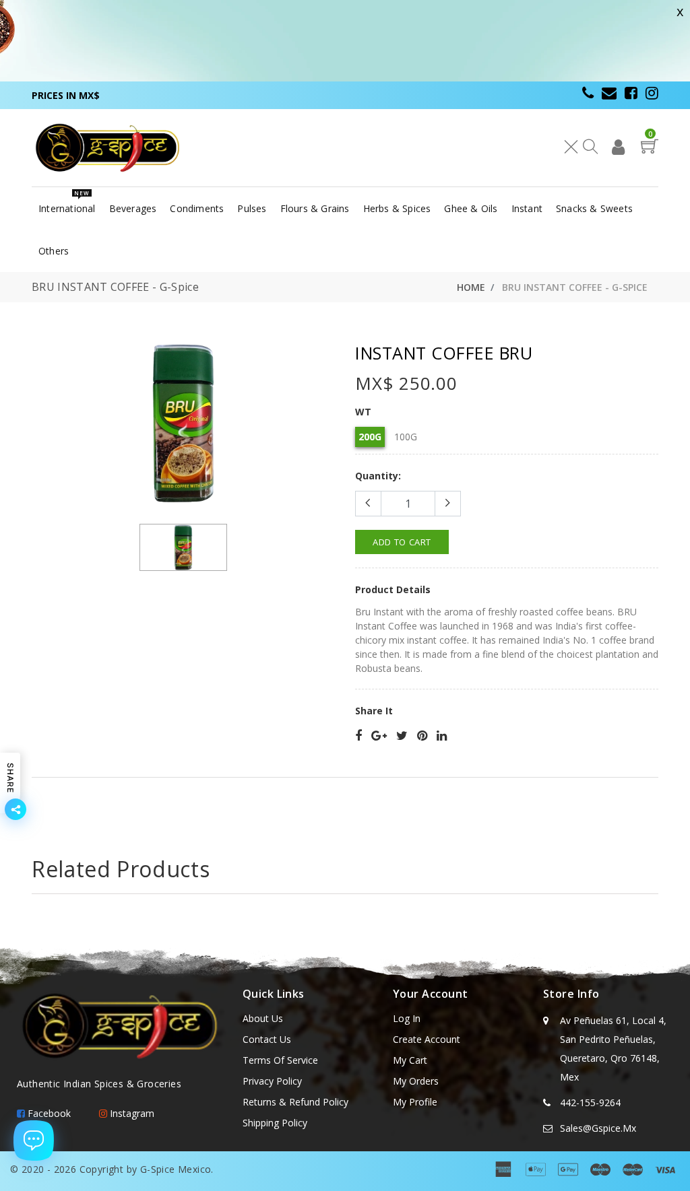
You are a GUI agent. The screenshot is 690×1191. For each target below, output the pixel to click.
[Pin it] (422, 736)
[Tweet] (402, 736)
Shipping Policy (275, 1122)
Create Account (426, 1039)
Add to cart (402, 542)
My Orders (416, 1081)
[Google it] (379, 736)
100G (405, 436)
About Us (263, 1018)
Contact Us (267, 1039)
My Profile (415, 1101)
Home (471, 287)
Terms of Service (280, 1060)
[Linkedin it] (442, 736)
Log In (406, 1018)
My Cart (410, 1060)
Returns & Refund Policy (295, 1101)
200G (369, 436)
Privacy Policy (272, 1081)
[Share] (358, 736)
